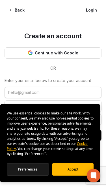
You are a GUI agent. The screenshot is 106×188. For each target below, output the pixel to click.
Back (20, 10)
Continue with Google (56, 52)
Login (91, 10)
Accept (73, 169)
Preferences (27, 169)
